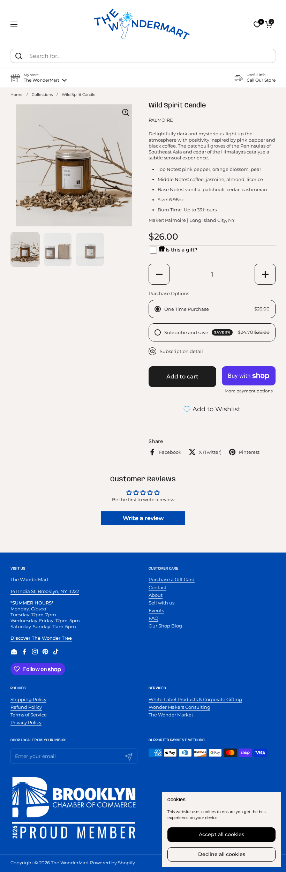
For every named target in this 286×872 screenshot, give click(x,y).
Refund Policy (26, 707)
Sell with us (161, 603)
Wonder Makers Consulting (179, 707)
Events (156, 610)
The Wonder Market (171, 714)
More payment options (249, 390)
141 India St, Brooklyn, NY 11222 (44, 591)
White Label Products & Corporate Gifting (195, 699)
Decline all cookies (221, 854)
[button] (269, 24)
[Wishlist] (257, 24)
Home (16, 94)
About (156, 595)
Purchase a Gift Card (172, 579)
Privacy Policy (26, 722)
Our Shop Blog (165, 626)
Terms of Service (28, 714)
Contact (157, 587)
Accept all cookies (221, 834)
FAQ (153, 618)
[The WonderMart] (143, 24)
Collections (42, 94)
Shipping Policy (28, 699)
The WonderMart (70, 862)
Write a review (143, 518)
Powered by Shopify (112, 862)
